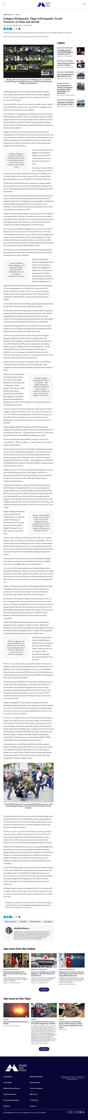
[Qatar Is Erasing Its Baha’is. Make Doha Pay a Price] (81, 75)
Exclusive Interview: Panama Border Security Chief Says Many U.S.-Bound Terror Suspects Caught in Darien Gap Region (70, 1024)
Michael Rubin (69, 56)
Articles (18, 14)
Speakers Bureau (35, 1082)
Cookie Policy (34, 1100)
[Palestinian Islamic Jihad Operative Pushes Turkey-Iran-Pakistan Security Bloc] (16, 960)
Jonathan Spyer (69, 67)
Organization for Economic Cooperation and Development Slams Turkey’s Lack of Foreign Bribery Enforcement (71, 974)
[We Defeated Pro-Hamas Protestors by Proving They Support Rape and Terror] (44, 1010)
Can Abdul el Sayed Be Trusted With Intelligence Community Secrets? (65, 52)
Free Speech (48, 921)
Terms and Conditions (36, 1088)
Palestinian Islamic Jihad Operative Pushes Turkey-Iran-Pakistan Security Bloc (15, 974)
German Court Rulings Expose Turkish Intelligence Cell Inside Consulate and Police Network (43, 974)
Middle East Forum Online (65, 48)
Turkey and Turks (10, 921)
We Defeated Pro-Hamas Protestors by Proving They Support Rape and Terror (43, 1023)
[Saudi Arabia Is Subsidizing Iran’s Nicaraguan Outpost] (81, 103)
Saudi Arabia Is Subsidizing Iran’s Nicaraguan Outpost (65, 103)
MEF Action (6, 1106)
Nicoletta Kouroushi (70, 95)
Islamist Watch (7, 1082)
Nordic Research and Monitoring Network (35, 905)
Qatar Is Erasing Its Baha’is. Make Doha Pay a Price (65, 75)
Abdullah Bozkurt (17, 25)
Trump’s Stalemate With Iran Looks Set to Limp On (66, 64)
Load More (44, 989)
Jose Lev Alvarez (70, 106)
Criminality (23, 921)
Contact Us (33, 1106)
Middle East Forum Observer (65, 72)
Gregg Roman (69, 78)
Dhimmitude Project (63, 83)
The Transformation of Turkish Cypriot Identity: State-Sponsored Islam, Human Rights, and (65, 89)
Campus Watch (7, 1076)
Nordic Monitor (28, 25)
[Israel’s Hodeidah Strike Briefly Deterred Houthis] (16, 1010)
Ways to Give (33, 1094)
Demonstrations (35, 921)
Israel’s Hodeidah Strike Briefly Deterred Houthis (15, 1023)
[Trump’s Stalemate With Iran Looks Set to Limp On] (81, 64)
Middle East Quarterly (36, 1076)
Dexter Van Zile (43, 1043)
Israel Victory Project (9, 1094)
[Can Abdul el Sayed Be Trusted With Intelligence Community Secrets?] (81, 51)
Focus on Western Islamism (11, 1100)
